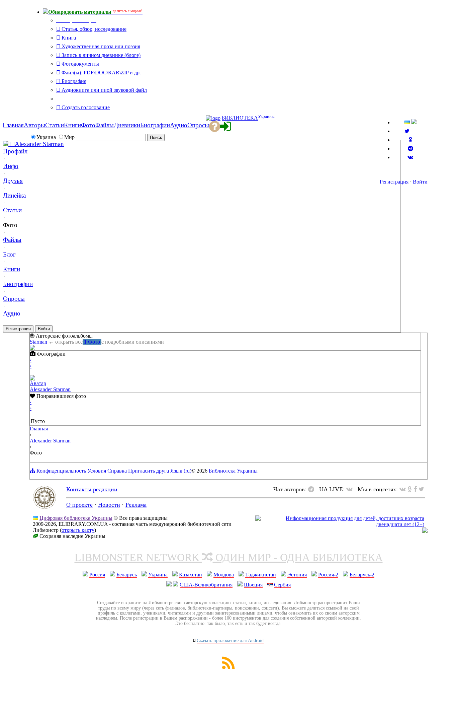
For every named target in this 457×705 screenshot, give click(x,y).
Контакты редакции (91, 489)
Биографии (18, 283)
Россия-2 (328, 574)
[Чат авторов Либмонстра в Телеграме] (410, 148)
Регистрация (394, 182)
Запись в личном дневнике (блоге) (100, 55)
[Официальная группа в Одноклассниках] (410, 140)
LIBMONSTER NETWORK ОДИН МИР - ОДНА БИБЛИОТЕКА (229, 557)
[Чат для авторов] (312, 489)
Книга (68, 38)
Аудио (11, 313)
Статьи (12, 210)
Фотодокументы (79, 64)
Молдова (223, 574)
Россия (97, 574)
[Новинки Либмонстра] (409, 489)
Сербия (282, 584)
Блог (9, 254)
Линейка (14, 195)
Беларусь (126, 574)
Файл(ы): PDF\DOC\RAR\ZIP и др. (100, 72)
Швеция (253, 584)
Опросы (14, 298)
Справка (117, 471)
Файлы (12, 239)
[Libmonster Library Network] (425, 531)
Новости (109, 504)
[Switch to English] (414, 122)
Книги (11, 269)
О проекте (79, 504)
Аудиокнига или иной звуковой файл (103, 90)
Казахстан (190, 574)
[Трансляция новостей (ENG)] (406, 131)
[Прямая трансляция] (351, 489)
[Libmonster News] (421, 489)
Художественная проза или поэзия (100, 46)
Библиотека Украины (233, 471)
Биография (73, 81)
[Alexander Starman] (9, 143)
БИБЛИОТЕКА (240, 118)
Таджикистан (260, 574)
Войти (420, 182)
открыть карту (78, 530)
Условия (96, 471)
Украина (158, 574)
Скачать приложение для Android (230, 640)
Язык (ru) (180, 471)
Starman (38, 342)
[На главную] (44, 507)
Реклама (136, 504)
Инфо (10, 165)
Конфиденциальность (61, 471)
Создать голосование (85, 107)
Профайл (15, 151)
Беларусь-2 (362, 574)
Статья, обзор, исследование (93, 29)
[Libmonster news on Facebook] (415, 489)
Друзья (13, 180)
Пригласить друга (148, 471)
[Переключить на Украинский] (407, 122)
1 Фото (92, 342)
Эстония (297, 574)
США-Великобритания (206, 584)
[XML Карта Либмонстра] (228, 667)
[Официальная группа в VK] (410, 157)
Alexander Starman (39, 143)
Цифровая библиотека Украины (75, 518)
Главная (39, 428)
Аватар (38, 383)
